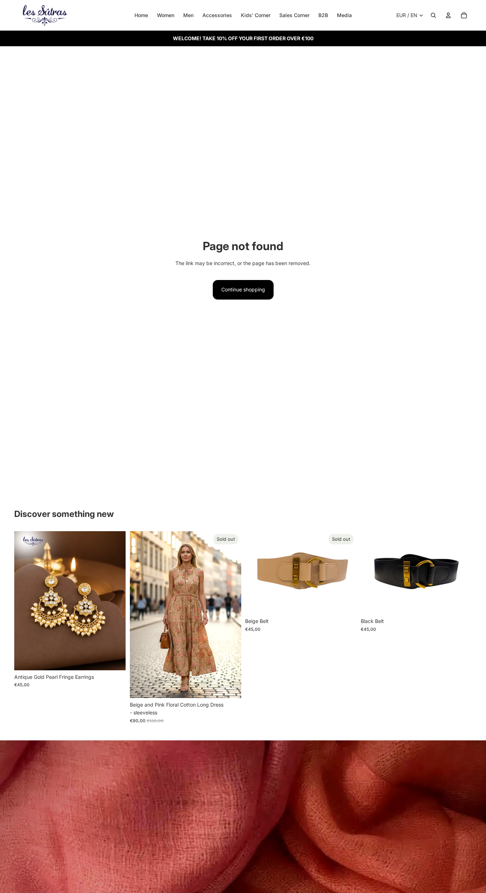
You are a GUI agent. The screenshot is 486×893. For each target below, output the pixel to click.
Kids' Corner (255, 15)
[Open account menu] (448, 15)
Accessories (217, 15)
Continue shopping (243, 289)
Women (165, 15)
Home (141, 15)
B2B (323, 15)
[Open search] (433, 15)
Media (344, 15)
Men (188, 15)
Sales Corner (294, 15)
